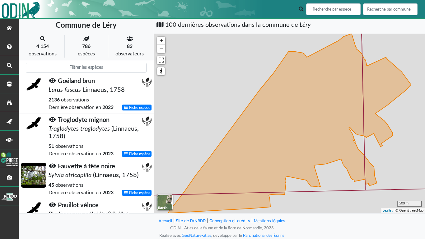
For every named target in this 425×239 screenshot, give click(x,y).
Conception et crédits (229, 220)
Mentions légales (269, 220)
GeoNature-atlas (196, 235)
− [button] (161, 48)
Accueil (165, 220)
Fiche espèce (139, 108)
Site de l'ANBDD (191, 220)
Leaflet (387, 210)
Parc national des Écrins (263, 235)
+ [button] (161, 40)
